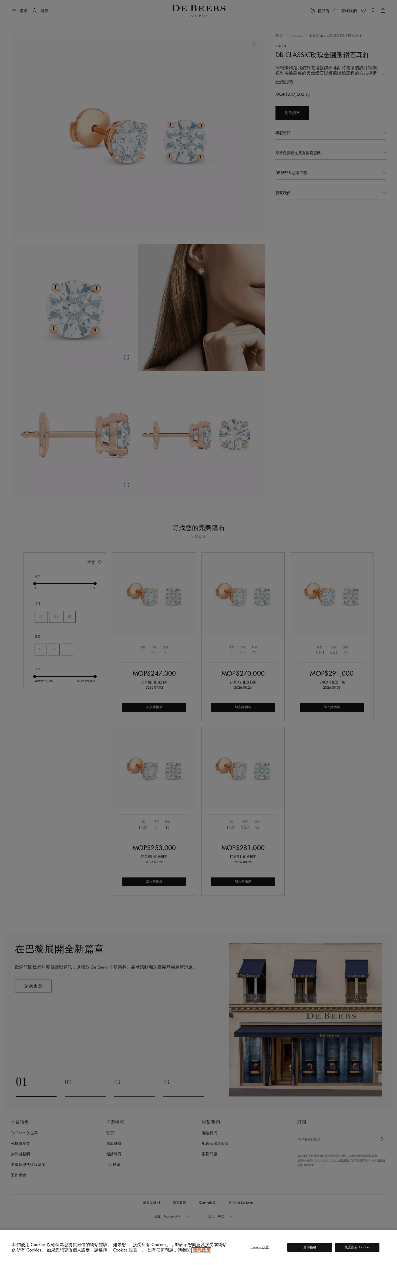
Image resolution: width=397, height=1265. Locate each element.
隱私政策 (201, 1250)
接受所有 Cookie (357, 1247)
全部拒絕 (310, 1247)
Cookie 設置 (260, 1247)
